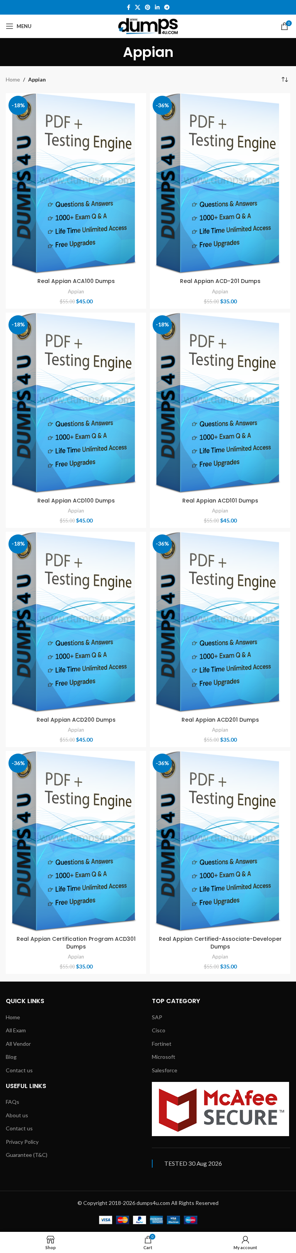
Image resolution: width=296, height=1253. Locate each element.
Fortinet (162, 1043)
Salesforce (164, 1070)
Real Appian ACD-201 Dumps (220, 281)
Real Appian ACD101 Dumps (220, 500)
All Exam (16, 1030)
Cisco (158, 1030)
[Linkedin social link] (157, 7)
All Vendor (18, 1043)
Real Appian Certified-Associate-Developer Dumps (220, 942)
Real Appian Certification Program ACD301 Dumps (76, 942)
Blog (11, 1056)
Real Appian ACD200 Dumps (76, 720)
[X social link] (138, 7)
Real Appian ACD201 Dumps (220, 720)
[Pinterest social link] (148, 7)
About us (17, 1115)
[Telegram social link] (167, 7)
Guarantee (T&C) (26, 1154)
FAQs (12, 1101)
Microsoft (163, 1056)
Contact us (19, 1070)
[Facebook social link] (128, 7)
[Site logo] (148, 25)
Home (13, 79)
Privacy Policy (22, 1141)
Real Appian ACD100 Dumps (76, 500)
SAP (157, 1017)
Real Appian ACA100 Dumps (76, 281)
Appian (76, 291)
